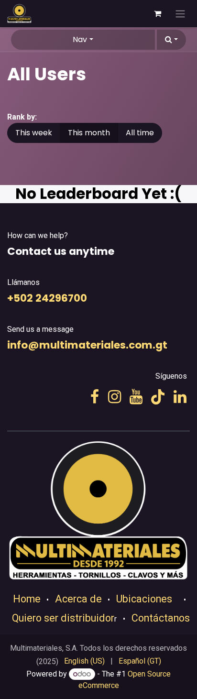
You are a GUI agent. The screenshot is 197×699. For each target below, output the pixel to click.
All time (140, 132)
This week (33, 132)
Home (27, 599)
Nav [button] (80, 39)
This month (89, 132)
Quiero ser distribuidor (63, 618)
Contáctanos (160, 618)
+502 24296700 (47, 298)
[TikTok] (157, 396)
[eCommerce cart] (157, 13)
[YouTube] (136, 396)
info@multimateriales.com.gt (87, 345)
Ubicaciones (144, 599)
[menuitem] (84, 661)
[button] (171, 40)
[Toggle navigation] (180, 13)
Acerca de (78, 599)
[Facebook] (94, 396)
